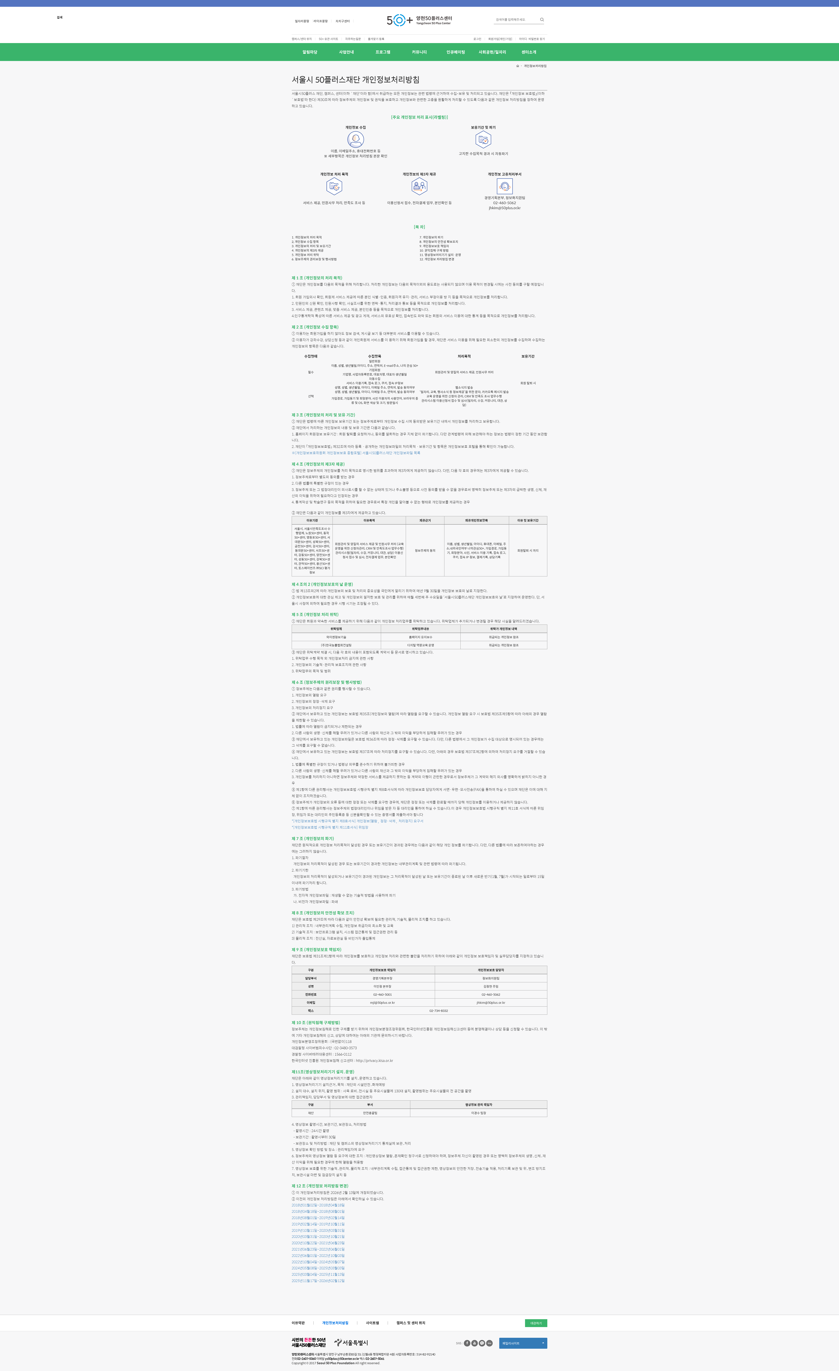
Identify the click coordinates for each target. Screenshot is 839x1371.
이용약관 (298, 1323)
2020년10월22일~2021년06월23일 (318, 1243)
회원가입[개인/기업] (500, 39)
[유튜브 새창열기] (474, 1343)
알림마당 (310, 52)
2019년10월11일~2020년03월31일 (318, 1230)
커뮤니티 (419, 52)
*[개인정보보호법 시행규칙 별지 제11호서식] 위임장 (330, 827)
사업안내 (346, 52)
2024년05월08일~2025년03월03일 (318, 1268)
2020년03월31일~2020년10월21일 (318, 1236)
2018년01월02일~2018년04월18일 (318, 1205)
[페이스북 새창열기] (467, 1343)
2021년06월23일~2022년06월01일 (318, 1249)
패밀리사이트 (518, 1345)
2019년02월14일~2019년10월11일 (318, 1224)
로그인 (477, 39)
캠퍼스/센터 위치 (302, 39)
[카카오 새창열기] (482, 1343)
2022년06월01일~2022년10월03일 (318, 1255)
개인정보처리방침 (335, 1323)
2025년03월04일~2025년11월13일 (318, 1274)
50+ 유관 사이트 (328, 39)
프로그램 (383, 52)
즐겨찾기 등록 (376, 39)
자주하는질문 (353, 39)
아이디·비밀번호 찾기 (532, 39)
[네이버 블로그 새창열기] (489, 1343)
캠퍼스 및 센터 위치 (411, 1323)
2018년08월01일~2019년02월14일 (318, 1217)
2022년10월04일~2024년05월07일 (318, 1262)
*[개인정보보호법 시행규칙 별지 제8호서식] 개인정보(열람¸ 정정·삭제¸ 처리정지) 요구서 (357, 821)
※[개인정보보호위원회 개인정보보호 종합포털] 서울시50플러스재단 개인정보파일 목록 (356, 453)
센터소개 (529, 52)
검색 (59, 17)
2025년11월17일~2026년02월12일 (318, 1280)
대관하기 (536, 1323)
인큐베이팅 (456, 52)
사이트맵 (372, 1323)
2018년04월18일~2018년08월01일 (318, 1211)
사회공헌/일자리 (492, 52)
